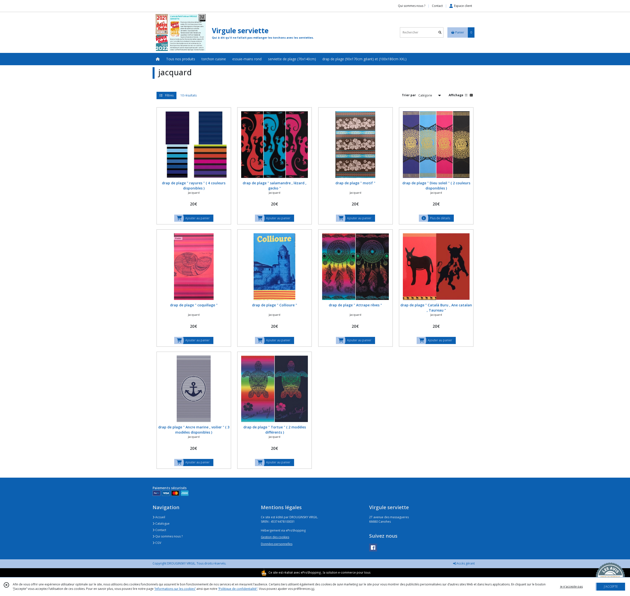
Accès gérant (465, 563)
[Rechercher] (440, 32)
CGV (158, 543)
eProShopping (311, 572)
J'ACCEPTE (611, 586)
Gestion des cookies (275, 537)
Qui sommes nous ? (169, 536)
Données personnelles (276, 544)
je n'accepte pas (571, 586)
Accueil (160, 517)
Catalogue (162, 523)
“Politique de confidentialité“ (237, 589)
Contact (437, 6)
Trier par (409, 95)
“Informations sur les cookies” (175, 589)
